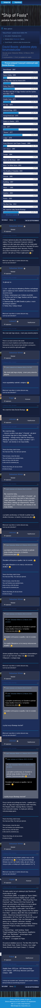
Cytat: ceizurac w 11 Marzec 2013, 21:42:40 (18, 614)
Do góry (5, 986)
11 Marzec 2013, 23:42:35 (9, 887)
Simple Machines (25, 1003)
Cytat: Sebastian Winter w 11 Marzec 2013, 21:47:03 (21, 753)
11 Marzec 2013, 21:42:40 (9, 540)
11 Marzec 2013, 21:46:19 (9, 609)
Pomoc (12, 999)
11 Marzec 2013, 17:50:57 (9, 362)
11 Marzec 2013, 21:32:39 (9, 426)
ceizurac (12, 419)
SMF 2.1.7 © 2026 (16, 1003)
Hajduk (12, 879)
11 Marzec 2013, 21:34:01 (9, 484)
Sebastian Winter (16, 226)
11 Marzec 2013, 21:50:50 (9, 748)
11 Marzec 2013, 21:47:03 (9, 683)
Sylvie (22, 39)
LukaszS (12, 321)
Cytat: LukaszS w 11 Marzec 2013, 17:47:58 (19, 367)
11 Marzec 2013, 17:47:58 (9, 328)
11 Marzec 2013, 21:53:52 (9, 853)
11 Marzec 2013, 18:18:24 (9, 405)
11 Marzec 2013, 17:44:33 (9, 277)
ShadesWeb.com (25, 1005)
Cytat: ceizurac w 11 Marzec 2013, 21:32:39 (18, 489)
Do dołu (5, 220)
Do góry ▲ (28, 999)
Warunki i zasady (19, 999)
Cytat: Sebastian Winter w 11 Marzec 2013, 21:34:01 (21, 545)
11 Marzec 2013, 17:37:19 (9, 235)
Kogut (11, 398)
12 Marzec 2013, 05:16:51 (9, 964)
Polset (11, 957)
